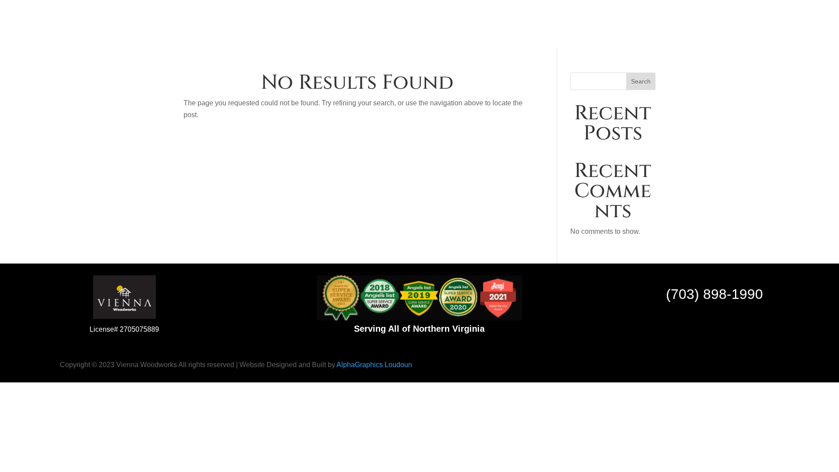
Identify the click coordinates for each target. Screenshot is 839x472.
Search (641, 81)
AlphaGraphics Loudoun (374, 364)
